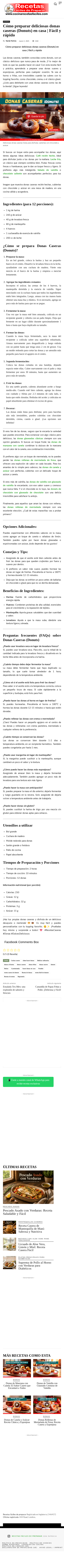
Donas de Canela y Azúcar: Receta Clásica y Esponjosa (17, 1421)
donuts (53, 964)
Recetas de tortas (9, 976)
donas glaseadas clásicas (30, 438)
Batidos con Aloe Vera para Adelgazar (33, 1239)
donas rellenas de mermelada (24, 507)
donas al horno (9, 964)
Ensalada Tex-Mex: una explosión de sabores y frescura (14, 989)
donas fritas (32, 964)
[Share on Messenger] (57, 1555)
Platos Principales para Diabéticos (31, 1258)
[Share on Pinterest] (32, 1555)
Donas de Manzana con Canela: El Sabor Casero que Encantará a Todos (17, 1385)
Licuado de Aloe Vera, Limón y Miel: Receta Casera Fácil (31, 1247)
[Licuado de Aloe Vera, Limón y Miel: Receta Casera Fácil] (9, 1244)
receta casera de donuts (11, 972)
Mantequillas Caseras (30, 1222)
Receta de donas (27, 972)
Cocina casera (15, 960)
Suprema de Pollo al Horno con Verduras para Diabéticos (34, 1265)
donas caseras (21, 964)
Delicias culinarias (43, 960)
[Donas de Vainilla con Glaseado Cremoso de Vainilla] (47, 1368)
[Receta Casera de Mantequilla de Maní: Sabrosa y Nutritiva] (9, 1227)
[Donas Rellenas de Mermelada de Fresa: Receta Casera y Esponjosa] (47, 1405)
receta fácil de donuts (42, 972)
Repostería (21, 976)
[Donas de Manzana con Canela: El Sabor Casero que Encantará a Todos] (17, 1368)
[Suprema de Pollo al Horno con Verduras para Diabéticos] (9, 1262)
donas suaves (43, 964)
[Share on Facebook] (6, 1555)
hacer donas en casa (29, 968)
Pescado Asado (11, 1206)
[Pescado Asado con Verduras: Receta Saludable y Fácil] (28, 1187)
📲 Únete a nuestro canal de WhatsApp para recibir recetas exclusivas (28, 1082)
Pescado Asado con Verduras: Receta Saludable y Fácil (27, 1212)
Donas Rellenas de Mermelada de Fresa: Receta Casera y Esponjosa (47, 1422)
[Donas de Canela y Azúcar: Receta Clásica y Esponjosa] (17, 1405)
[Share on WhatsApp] (44, 1555)
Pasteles (40, 968)
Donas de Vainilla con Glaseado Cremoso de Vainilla (47, 1385)
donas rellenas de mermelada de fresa (35, 460)
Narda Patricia (11, 41)
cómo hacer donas (28, 960)
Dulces (6, 968)
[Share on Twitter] (19, 1555)
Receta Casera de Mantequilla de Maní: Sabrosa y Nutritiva (31, 1228)
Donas (6, 21)
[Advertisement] (32, 1034)
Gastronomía (15, 968)
